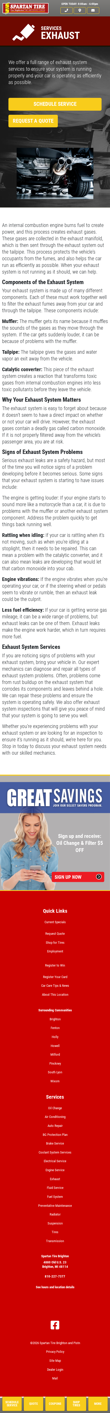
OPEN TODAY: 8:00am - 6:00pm (79, 4)
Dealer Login (55, 1370)
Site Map (55, 1361)
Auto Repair (55, 1126)
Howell (55, 1046)
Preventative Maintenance (55, 1206)
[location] (80, 10)
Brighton (55, 1019)
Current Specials (55, 922)
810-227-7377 (55, 1276)
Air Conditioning (55, 1117)
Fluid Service (55, 1188)
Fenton (55, 1028)
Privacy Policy (55, 1352)
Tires (55, 1232)
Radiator (55, 1214)
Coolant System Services (55, 1152)
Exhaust (55, 1179)
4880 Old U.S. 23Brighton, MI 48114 (55, 1264)
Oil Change (55, 1108)
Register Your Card (55, 977)
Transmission (55, 1241)
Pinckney (55, 1063)
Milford (55, 1054)
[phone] (66, 10)
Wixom (55, 1081)
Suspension (55, 1223)
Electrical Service (55, 1161)
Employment (55, 951)
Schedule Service (55, 104)
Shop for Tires (55, 942)
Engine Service (55, 1170)
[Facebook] (55, 1325)
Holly (55, 1037)
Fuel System (55, 1197)
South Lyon (55, 1072)
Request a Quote (33, 121)
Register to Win (55, 965)
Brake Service (55, 1143)
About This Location (55, 994)
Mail (55, 1378)
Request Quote (55, 934)
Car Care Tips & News (55, 986)
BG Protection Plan (55, 1135)
